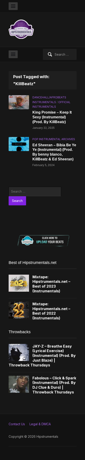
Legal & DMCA (40, 424)
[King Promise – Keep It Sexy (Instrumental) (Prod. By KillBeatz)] (19, 102)
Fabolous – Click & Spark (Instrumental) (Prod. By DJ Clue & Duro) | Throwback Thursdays (54, 385)
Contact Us (17, 424)
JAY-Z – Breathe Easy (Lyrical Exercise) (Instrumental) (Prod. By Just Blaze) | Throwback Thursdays (42, 355)
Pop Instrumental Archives (53, 139)
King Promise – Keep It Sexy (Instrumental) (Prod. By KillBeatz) (52, 117)
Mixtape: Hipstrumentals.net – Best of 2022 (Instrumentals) (51, 311)
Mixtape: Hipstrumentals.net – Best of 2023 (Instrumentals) (51, 284)
